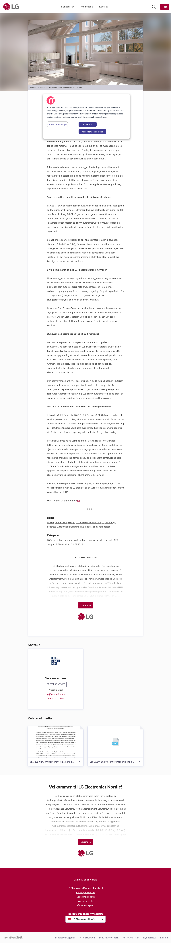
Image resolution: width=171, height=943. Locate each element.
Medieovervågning (65, 937)
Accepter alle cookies (92, 131)
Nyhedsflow (149, 937)
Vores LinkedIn (85, 900)
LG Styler (51, 540)
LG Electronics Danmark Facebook (85, 888)
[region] (86, 116)
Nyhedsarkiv (67, 6)
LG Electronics (61, 544)
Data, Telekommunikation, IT (90, 522)
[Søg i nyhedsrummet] (154, 7)
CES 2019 (78, 544)
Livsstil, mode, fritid (57, 522)
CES (116, 540)
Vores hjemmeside (85, 892)
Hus (82, 526)
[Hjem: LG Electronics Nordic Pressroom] (11, 7)
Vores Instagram (85, 905)
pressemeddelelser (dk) (101, 540)
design (50, 544)
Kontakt (103, 6)
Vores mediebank (86, 896)
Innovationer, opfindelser (97, 526)
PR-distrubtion (87, 937)
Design (71, 522)
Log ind (164, 937)
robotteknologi (64, 540)
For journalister (131, 937)
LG (71, 544)
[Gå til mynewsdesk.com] (13, 938)
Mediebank (87, 6)
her (78, 500)
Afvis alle (87, 124)
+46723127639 (56, 698)
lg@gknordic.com (55, 694)
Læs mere (85, 605)
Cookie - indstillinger (57, 124)
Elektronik (61, 526)
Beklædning (73, 526)
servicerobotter (81, 540)
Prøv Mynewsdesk (108, 937)
